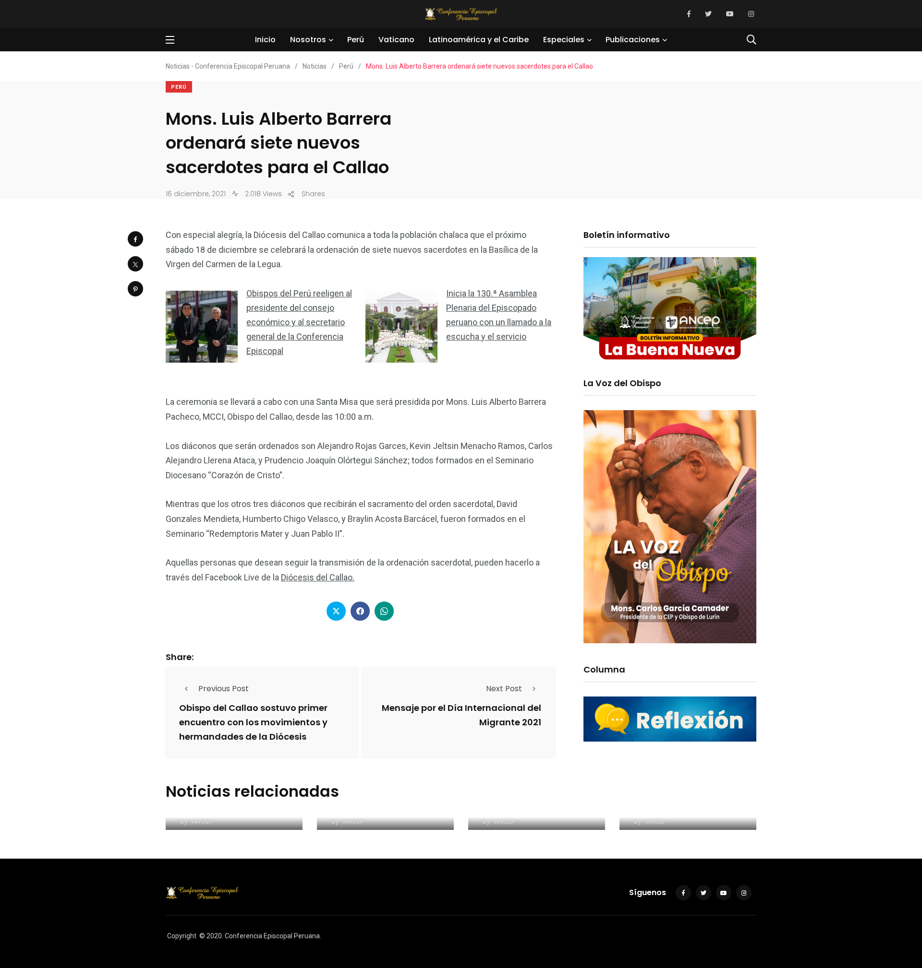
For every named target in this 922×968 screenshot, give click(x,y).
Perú (355, 39)
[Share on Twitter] (135, 264)
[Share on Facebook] (135, 239)
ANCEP (202, 821)
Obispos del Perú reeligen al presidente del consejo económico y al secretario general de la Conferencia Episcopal (299, 322)
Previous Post (223, 688)
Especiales (563, 39)
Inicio (265, 39)
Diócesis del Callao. (317, 577)
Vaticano (396, 39)
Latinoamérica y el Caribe (479, 39)
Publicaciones (633, 39)
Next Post (504, 688)
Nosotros (308, 39)
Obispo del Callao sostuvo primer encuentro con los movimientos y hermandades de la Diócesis (253, 722)
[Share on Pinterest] (135, 288)
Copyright (181, 936)
